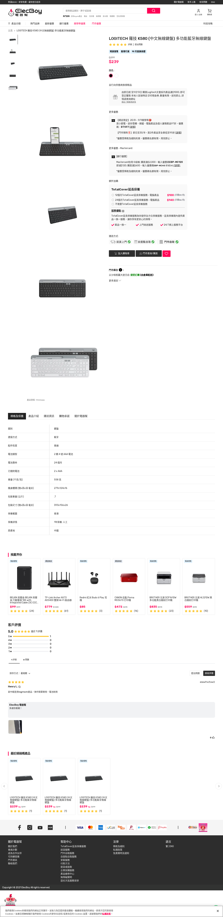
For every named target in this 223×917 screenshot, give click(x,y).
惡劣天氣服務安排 (70, 880)
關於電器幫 (179, 2)
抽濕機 (98, 16)
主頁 (10, 30)
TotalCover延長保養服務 (73, 846)
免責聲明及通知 (121, 853)
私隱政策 (117, 849)
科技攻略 (208, 23)
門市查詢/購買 (150, 253)
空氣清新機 (121, 16)
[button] (218, 786)
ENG (213, 2)
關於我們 (12, 846)
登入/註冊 (198, 15)
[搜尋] (153, 11)
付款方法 (65, 863)
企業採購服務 (67, 870)
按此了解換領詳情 (129, 102)
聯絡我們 (12, 863)
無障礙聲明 (66, 877)
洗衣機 (91, 16)
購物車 (209, 15)
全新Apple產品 (76, 16)
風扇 (86, 16)
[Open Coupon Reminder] (10, 902)
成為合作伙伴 (15, 853)
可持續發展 (13, 856)
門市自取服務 (67, 853)
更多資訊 (114, 280)
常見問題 (203, 2)
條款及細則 (119, 846)
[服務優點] (123, 211)
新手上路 (191, 2)
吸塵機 (112, 16)
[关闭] (217, 911)
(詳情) (132, 127)
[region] (111, 911)
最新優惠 (49, 23)
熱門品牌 (35, 23)
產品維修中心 (67, 873)
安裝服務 (65, 860)
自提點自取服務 (69, 856)
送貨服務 (65, 849)
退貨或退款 (66, 867)
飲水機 (105, 16)
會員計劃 (12, 849)
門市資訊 (12, 860)
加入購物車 (123, 253)
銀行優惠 (64, 23)
